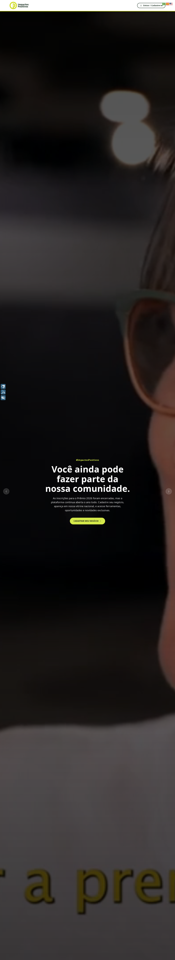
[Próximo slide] (169, 491)
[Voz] (3, 392)
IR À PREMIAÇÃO (67, 514)
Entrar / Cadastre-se (153, 5)
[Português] (164, 3)
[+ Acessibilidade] (3, 397)
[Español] (167, 3)
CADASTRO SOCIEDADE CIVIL (98, 514)
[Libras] (3, 386)
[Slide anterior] (6, 491)
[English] (171, 3)
